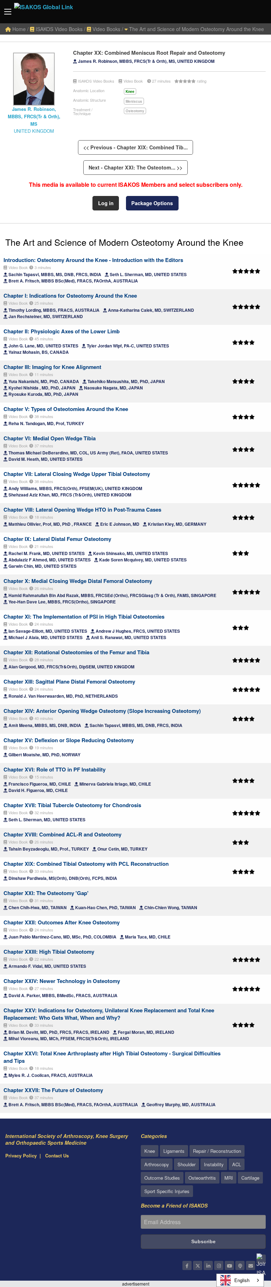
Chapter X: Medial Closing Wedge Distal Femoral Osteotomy (78, 581)
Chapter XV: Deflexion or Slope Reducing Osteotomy (69, 740)
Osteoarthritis (202, 1177)
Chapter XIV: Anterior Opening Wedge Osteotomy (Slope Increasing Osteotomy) (102, 711)
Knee (149, 1151)
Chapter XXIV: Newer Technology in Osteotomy (62, 981)
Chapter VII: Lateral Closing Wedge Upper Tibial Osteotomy (77, 474)
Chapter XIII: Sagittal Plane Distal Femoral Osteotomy (69, 681)
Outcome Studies (162, 1177)
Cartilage (250, 1177)
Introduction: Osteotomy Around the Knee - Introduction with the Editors (93, 260)
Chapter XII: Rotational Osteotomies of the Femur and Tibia (76, 652)
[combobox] (240, 1280)
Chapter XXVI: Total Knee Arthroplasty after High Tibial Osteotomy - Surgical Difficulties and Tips (112, 1057)
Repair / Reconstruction (217, 1151)
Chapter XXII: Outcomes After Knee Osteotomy (62, 922)
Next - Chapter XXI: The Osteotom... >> (135, 167)
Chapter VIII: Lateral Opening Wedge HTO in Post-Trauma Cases (82, 509)
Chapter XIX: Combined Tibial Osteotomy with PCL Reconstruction (86, 864)
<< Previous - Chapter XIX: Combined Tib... (135, 147)
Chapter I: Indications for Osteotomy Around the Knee (70, 295)
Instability (214, 1164)
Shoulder (186, 1164)
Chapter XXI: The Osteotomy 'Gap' (46, 893)
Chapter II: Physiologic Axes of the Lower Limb (62, 331)
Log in (106, 203)
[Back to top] (248, 1243)
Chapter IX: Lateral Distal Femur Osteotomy (57, 539)
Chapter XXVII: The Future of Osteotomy (53, 1090)
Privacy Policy (21, 1155)
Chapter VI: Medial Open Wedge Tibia (50, 438)
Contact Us (57, 1155)
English (241, 1280)
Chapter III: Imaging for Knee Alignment (52, 367)
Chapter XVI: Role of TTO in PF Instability (55, 769)
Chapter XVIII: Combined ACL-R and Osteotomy (62, 834)
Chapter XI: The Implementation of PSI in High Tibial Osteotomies (84, 616)
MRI (228, 1177)
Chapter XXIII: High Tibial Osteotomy (49, 951)
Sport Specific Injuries (166, 1191)
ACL (236, 1164)
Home (18, 28)
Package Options (152, 203)
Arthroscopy (156, 1164)
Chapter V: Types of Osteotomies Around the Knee (66, 409)
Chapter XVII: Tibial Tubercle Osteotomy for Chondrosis (72, 805)
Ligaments (174, 1151)
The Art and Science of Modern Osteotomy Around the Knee (196, 28)
